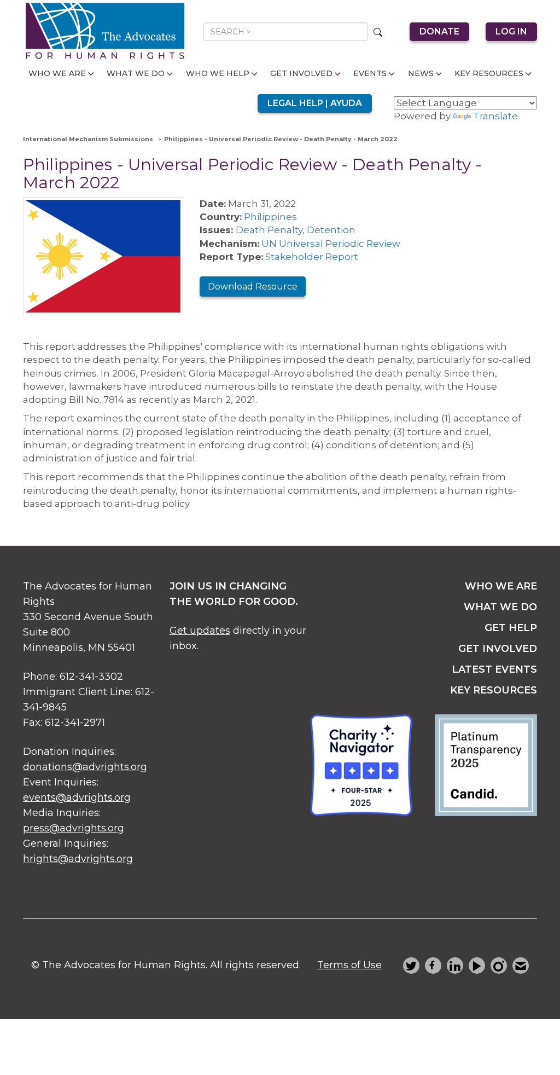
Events (370, 73)
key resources (493, 690)
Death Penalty (269, 229)
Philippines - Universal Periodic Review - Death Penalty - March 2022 (281, 139)
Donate (439, 31)
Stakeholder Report (311, 256)
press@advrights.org (73, 828)
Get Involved (301, 73)
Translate (495, 116)
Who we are (501, 586)
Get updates (200, 631)
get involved (497, 649)
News (421, 73)
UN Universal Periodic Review (330, 243)
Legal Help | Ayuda (314, 103)
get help (511, 628)
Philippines (270, 216)
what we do (500, 607)
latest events (494, 669)
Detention (331, 229)
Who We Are (57, 73)
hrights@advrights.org (78, 859)
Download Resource (253, 286)
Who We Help (217, 73)
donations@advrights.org (85, 767)
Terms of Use (349, 965)
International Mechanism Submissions (88, 139)
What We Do (136, 73)
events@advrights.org (77, 797)
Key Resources (488, 73)
